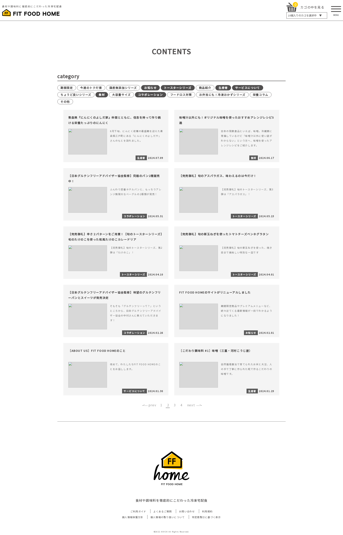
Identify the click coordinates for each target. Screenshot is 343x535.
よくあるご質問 (162, 511)
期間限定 (67, 88)
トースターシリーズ (177, 88)
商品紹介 (205, 88)
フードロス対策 (181, 95)
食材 (102, 95)
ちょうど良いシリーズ (76, 95)
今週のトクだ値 (91, 88)
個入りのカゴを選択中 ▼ (305, 15)
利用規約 (207, 511)
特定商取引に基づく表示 (206, 517)
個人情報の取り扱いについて (167, 517)
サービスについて (247, 88)
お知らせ (150, 88)
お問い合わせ (187, 511)
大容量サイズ (121, 95)
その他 (65, 102)
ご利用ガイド (138, 511)
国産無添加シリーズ (123, 88)
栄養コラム (260, 95)
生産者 (223, 88)
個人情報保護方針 (132, 517)
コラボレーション (150, 95)
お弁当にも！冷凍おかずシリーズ (222, 95)
